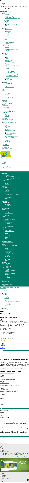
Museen (6, 85)
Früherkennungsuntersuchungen (9, 114)
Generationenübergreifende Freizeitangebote (9, 102)
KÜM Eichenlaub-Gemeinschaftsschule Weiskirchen (7, 379)
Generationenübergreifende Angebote (8, 208)
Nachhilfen (6, 36)
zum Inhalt (3, 5)
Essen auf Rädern (7, 138)
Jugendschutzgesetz (8, 31)
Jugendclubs (6, 95)
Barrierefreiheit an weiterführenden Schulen (9, 282)
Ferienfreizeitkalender (7, 93)
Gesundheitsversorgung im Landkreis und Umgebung (10, 106)
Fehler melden (4, 160)
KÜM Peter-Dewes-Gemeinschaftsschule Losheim (7, 373)
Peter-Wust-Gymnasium (10, 71)
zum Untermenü (4, 4)
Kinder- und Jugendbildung (8, 222)
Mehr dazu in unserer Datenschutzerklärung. (8, 167)
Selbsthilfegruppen (5, 118)
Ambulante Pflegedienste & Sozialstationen (11, 133)
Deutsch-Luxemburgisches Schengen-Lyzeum (12, 76)
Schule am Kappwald (8, 78)
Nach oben (5, 443)
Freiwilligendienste (5, 82)
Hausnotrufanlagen (7, 140)
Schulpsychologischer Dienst (8, 197)
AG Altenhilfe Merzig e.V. (8, 126)
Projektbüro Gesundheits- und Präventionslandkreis (10, 122)
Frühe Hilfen (6, 183)
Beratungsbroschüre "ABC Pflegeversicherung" (9, 146)
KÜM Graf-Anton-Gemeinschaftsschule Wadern (7, 396)
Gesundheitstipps (5, 123)
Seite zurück (2, 443)
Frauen (4, 19)
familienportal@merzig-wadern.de (4, 451)
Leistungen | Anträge (7, 127)
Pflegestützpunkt (7, 125)
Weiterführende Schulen (8, 68)
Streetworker (6, 41)
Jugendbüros (6, 233)
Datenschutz (3, 163)
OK (2, 481)
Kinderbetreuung (5, 53)
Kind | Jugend (5, 28)
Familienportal (5, 287)
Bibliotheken (6, 86)
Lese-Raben (6, 237)
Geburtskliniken (7, 25)
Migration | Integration (6, 45)
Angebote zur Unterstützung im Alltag (10, 15)
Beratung (6, 46)
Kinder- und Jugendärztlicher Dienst (9, 251)
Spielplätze (6, 99)
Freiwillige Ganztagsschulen (8, 64)
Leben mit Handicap (5, 101)
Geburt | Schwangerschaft (6, 20)
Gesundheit (3, 244)
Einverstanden (5, 11)
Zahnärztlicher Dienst (7, 113)
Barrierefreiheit (4, 162)
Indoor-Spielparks (7, 94)
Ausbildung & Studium (8, 32)
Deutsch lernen (7, 47)
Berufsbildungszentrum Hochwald (11, 75)
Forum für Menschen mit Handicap (7, 148)
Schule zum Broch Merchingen (10, 80)
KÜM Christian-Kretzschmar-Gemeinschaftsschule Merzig (8, 402)
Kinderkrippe (7, 58)
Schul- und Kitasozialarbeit (8, 40)
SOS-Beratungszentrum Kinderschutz (9, 42)
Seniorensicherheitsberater (8, 278)
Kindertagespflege (7, 59)
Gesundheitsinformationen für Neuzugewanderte (11, 49)
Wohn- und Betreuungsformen (7, 128)
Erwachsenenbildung (7, 84)
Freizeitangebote (5, 143)
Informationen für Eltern (9, 61)
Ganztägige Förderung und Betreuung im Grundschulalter (12, 65)
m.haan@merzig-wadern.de (4, 389)
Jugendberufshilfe (7, 34)
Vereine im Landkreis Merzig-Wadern (9, 87)
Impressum (3, 161)
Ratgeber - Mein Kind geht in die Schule (10, 219)
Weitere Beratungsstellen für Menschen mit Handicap (10, 286)
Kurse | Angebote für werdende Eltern (10, 110)
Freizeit (3, 89)
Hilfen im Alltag (5, 135)
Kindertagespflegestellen (9, 60)
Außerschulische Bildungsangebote (8, 83)
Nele (5, 193)
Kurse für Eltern (7, 26)
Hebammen (6, 109)
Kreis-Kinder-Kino (7, 98)
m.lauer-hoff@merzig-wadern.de (4, 383)
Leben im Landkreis (7, 50)
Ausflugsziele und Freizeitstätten (7, 241)
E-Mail (1, 357)
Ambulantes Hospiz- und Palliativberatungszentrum (11, 136)
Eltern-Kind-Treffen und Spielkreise (9, 92)
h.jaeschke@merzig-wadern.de (4, 377)
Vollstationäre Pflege (7, 131)
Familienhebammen (8, 23)
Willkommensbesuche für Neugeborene (11, 24)
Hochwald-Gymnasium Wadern (11, 72)
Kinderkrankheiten (7, 116)
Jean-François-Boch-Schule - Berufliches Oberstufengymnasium (15, 73)
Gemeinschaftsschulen (9, 69)
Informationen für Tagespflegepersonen (11, 62)
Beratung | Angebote (4, 12)
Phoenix (6, 39)
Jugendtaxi (7, 30)
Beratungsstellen (7, 21)
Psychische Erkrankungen (8, 259)
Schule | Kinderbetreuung (8, 48)
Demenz (4, 13)
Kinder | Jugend (5, 112)
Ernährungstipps (7, 255)
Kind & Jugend (5, 91)
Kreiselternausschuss (7, 215)
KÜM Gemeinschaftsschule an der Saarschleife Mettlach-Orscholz (9, 391)
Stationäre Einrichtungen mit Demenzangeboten (11, 16)
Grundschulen (6, 67)
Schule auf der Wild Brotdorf (10, 79)
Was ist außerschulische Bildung (9, 226)
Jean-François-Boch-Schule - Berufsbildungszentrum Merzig (15, 74)
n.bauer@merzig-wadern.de (4, 400)
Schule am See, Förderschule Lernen (11, 77)
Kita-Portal (6, 54)
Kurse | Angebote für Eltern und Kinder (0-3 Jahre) (11, 111)
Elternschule (6, 33)
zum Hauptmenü (4, 3)
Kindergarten (7, 57)
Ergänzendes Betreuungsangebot (9, 63)
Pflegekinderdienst (7, 38)
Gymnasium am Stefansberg (11, 70)
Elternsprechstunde (7, 22)
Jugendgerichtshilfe (7, 35)
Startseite (1, 287)
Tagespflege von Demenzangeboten (9, 17)
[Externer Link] (14, 341)
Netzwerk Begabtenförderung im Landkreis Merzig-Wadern (12, 37)
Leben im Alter (5, 44)
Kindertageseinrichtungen (8, 56)
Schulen (4, 66)
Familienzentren (5, 27)
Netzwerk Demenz (7, 175)
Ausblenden (2, 11)
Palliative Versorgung (9, 134)
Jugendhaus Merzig (7, 96)
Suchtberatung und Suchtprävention (9, 120)
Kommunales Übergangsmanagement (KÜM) (6, 409)
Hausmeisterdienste (7, 139)
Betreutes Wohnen (7, 129)
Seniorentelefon (7, 142)
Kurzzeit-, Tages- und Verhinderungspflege (10, 270)
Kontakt (3, 473)
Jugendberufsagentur (3, 437)
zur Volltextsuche (4, 2)
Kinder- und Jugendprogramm (9, 97)
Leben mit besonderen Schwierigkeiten (8, 119)
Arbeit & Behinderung (6, 145)
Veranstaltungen (5, 105)
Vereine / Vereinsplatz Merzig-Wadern (8, 103)
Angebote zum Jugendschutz (8, 29)
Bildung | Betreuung (4, 52)
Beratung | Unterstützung (6, 124)
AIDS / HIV (6, 121)
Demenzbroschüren (7, 14)
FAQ (6, 55)
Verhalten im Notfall (7, 117)
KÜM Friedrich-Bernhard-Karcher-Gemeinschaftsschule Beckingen (9, 385)
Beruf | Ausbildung (7, 204)
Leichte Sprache (4, 477)
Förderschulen (6, 218)
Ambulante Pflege (7, 132)
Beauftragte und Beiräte (6, 147)
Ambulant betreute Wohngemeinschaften (10, 130)
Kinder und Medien (7, 115)
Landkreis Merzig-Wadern (3, 444)
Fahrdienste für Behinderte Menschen (10, 275)
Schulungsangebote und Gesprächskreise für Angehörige (12, 18)
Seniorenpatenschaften (8, 266)
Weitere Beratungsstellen (8, 43)
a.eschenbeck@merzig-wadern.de (4, 406)
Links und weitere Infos (8, 51)
